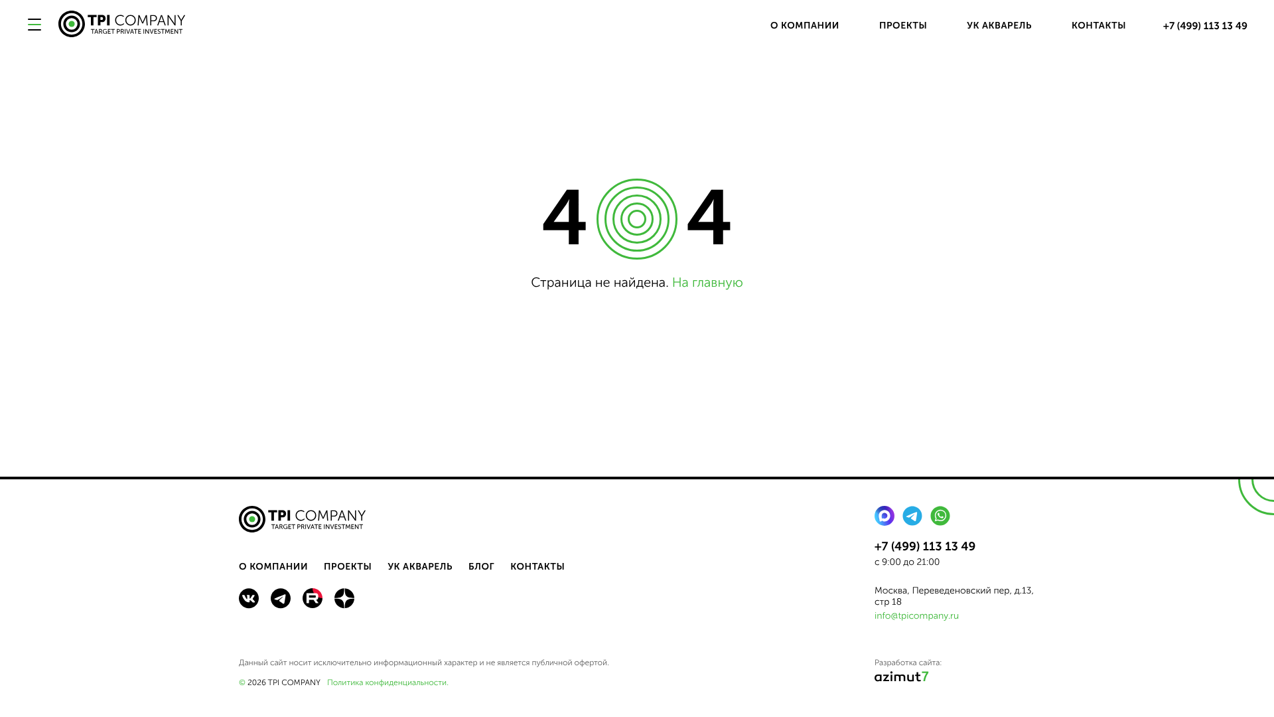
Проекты (903, 25)
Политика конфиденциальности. (388, 683)
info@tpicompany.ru (917, 615)
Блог (481, 566)
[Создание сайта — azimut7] (902, 679)
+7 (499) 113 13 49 (1205, 26)
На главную (707, 283)
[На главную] (122, 25)
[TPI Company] (302, 521)
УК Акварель (999, 25)
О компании (804, 25)
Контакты (1099, 25)
